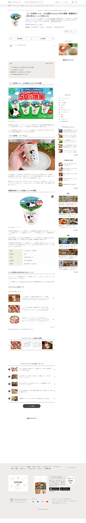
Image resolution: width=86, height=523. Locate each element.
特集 (12, 468)
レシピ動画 (56, 2)
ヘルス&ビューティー (47, 466)
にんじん (51, 5)
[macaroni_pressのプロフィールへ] (31, 45)
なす (15, 5)
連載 (16, 468)
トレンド (61, 2)
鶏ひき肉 (22, 5)
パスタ (34, 5)
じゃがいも (38, 5)
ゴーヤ (31, 5)
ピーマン (26, 5)
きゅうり (43, 5)
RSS (62, 500)
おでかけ (34, 466)
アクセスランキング (32, 468)
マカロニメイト (22, 468)
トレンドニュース (15, 466)
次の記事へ (43, 38)
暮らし (39, 466)
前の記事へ (20, 38)
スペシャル (40, 468)
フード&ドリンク (57, 466)
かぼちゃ (47, 5)
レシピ (22, 466)
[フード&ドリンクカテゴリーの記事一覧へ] (27, 27)
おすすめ (66, 2)
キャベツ (18, 5)
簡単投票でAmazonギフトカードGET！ (34, 24)
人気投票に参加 (48, 468)
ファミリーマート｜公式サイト (15, 286)
